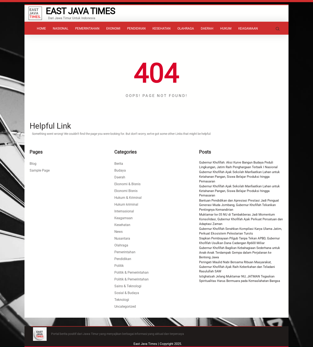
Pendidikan (122, 259)
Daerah (119, 177)
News (118, 232)
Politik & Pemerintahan (131, 272)
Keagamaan (123, 218)
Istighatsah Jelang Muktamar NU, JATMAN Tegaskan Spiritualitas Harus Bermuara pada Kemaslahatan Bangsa (239, 278)
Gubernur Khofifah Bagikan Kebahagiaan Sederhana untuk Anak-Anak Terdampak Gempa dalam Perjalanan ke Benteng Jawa (239, 252)
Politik (119, 266)
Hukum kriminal (126, 204)
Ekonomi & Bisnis (127, 184)
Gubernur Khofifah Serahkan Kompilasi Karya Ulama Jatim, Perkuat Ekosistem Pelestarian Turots (240, 231)
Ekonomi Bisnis (126, 191)
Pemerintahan (124, 252)
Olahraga (121, 245)
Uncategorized (125, 306)
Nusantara (122, 238)
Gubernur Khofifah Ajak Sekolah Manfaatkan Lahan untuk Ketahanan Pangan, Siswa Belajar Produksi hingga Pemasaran (239, 176)
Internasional (124, 211)
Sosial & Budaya (126, 293)
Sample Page (40, 170)
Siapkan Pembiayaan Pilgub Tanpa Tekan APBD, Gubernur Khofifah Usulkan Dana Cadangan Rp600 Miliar (239, 240)
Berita (118, 164)
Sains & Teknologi (127, 286)
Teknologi (121, 300)
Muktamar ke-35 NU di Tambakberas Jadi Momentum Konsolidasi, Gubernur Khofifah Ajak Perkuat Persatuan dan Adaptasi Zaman (241, 219)
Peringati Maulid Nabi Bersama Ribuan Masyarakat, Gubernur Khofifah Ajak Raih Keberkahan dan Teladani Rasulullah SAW (237, 266)
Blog (33, 164)
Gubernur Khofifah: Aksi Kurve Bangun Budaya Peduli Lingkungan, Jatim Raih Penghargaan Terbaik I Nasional (238, 165)
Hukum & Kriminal (128, 198)
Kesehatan (122, 225)
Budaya (120, 170)
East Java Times (80, 11)
